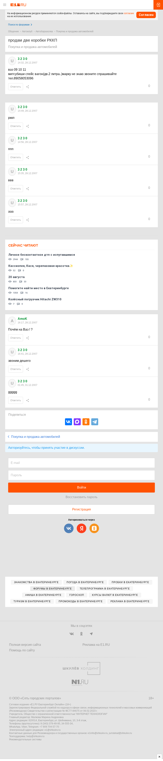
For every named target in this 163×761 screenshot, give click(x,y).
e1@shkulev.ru (53, 730)
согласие (129, 13)
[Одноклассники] (85, 421)
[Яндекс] (81, 528)
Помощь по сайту (22, 650)
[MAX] (77, 421)
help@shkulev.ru (35, 736)
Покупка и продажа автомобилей (74, 31)
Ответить (15, 86)
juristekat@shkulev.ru (120, 733)
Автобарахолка (44, 31)
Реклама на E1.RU (96, 644)
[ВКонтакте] (68, 421)
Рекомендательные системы (25, 739)
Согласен (146, 15)
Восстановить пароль (81, 497)
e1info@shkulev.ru (98, 733)
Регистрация (81, 509)
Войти (81, 487)
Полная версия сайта (25, 644)
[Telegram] (94, 421)
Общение (13, 31)
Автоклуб (27, 31)
